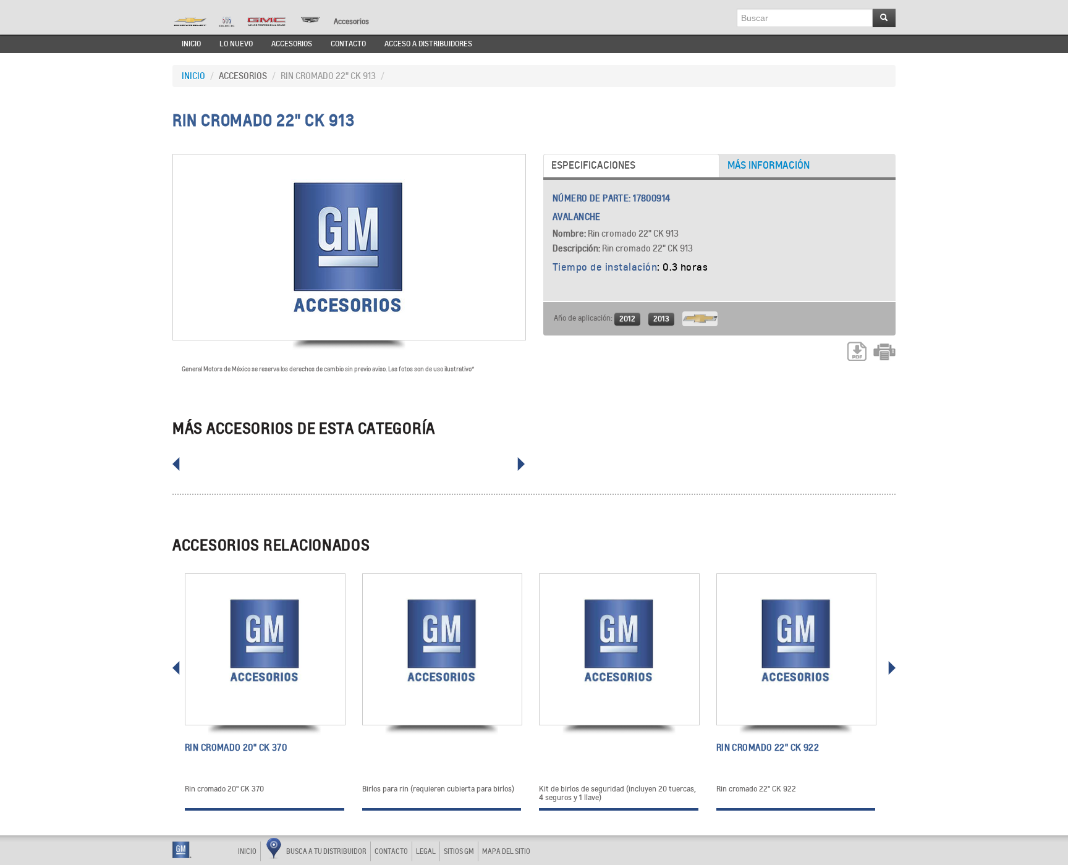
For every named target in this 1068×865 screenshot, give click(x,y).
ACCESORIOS (291, 44)
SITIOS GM (459, 851)
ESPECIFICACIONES (593, 165)
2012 (627, 318)
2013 (661, 318)
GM (182, 850)
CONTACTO (348, 44)
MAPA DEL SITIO (506, 851)
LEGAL (426, 851)
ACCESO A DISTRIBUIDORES (428, 44)
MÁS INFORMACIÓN (768, 165)
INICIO (191, 44)
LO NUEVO (236, 44)
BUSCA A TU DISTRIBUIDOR (326, 851)
